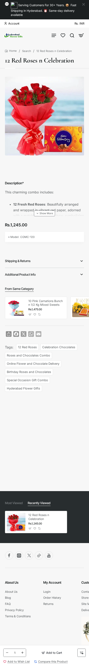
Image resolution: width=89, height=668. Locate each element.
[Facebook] (9, 555)
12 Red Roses (27, 347)
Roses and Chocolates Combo (28, 355)
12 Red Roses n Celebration (38, 516)
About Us (11, 582)
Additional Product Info (20, 274)
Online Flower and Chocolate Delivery (33, 363)
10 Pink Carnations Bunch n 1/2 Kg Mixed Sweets (45, 302)
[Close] (84, 4)
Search (26, 51)
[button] (52, 653)
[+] (22, 653)
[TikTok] (39, 555)
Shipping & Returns (17, 261)
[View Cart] (81, 35)
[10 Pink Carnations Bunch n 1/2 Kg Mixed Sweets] (16, 308)
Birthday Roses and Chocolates (29, 372)
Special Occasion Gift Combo (27, 380)
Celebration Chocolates (58, 347)
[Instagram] (19, 555)
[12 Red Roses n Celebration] (16, 522)
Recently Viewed (39, 503)
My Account (52, 582)
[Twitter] (29, 555)
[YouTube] (49, 555)
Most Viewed (14, 503)
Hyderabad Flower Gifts (23, 388)
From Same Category (19, 289)
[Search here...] (72, 35)
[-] (7, 653)
